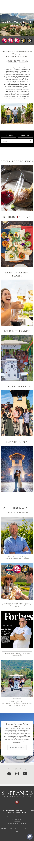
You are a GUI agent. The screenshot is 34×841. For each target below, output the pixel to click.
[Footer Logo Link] (17, 797)
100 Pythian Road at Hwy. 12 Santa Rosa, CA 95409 (17, 816)
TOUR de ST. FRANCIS (17, 331)
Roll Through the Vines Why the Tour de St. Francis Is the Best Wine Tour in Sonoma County (17, 703)
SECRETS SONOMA (17, 216)
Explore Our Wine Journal (17, 512)
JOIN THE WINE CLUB (17, 386)
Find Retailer (21, 810)
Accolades (10, 810)
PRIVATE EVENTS (17, 442)
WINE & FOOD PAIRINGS (17, 161)
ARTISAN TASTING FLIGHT (17, 274)
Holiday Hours (24, 823)
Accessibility (21, 812)
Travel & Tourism (17, 698)
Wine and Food (17, 650)
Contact (11, 812)
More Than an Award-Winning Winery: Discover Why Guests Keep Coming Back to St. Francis (17, 604)
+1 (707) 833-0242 (17, 819)
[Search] (30, 141)
